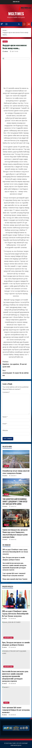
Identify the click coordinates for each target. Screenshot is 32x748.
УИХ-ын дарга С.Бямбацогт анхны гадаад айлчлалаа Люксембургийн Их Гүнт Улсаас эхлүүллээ (15, 551)
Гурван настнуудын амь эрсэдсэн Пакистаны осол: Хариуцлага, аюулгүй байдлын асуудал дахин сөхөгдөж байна (15, 533)
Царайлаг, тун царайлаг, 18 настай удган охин (15, 364)
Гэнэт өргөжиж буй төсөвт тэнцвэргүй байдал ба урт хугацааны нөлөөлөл (14, 574)
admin (6, 51)
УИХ (12, 606)
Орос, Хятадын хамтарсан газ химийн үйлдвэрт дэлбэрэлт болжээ (14, 558)
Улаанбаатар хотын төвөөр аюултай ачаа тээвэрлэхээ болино (16, 471)
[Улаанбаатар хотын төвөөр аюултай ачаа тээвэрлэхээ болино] (16, 459)
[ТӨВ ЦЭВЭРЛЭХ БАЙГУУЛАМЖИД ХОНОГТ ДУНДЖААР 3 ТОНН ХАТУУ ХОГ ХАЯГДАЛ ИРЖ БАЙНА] (16, 487)
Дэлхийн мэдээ (8, 637)
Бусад (5, 41)
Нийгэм (6, 702)
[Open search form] (18, 24)
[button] (2, 24)
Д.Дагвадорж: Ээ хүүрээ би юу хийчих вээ (16, 373)
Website (5, 430)
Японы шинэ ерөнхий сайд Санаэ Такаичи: (15, 579)
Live (29, 24)
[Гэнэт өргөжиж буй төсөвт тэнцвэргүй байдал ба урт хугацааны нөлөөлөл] (16, 695)
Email (5, 424)
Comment (6, 392)
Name (5, 417)
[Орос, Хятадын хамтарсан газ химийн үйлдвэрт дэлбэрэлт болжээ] (16, 630)
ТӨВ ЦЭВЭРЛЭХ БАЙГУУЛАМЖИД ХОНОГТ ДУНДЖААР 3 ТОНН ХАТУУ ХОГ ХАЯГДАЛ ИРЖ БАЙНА (15, 501)
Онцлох (6, 606)
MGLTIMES (16, 13)
